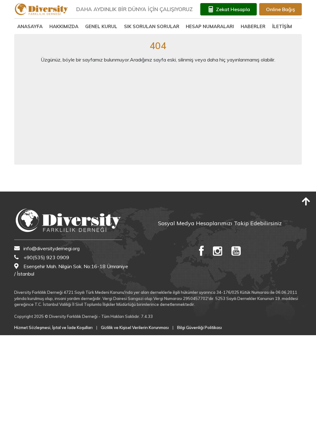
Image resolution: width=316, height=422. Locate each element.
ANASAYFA (30, 26)
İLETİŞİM (282, 26)
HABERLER (253, 26)
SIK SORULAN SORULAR (151, 26)
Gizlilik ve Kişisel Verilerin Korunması (135, 327)
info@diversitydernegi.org (51, 248)
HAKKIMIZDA (63, 26)
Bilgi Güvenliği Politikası (199, 327)
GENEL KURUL (101, 26)
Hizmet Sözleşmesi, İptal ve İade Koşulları (53, 327)
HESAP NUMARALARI (210, 26)
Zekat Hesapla (233, 9)
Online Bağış (280, 9)
